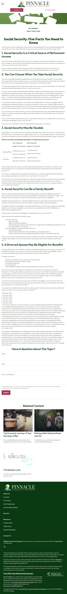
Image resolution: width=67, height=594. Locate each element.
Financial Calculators (9, 530)
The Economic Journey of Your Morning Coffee (17, 434)
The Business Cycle (11, 470)
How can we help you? (8, 374)
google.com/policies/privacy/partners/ (23, 582)
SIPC (60, 559)
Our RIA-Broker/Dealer (10, 507)
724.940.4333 (50, 10)
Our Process (7, 500)
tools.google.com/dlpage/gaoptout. (13, 586)
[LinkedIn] (4, 546)
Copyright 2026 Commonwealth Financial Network (33, 589)
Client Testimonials (9, 504)
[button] (16, 10)
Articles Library (8, 523)
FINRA (57, 559)
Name (3, 354)
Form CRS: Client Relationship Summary (18, 573)
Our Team (6, 497)
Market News (7, 526)
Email (3, 364)
